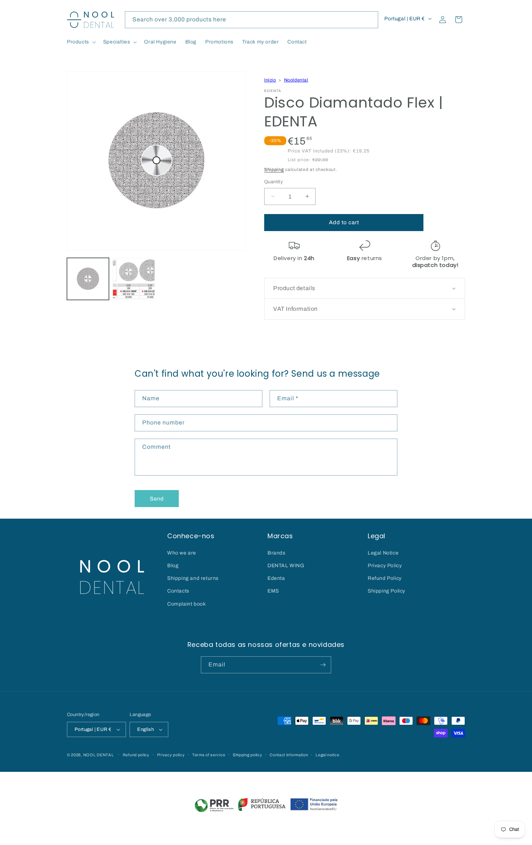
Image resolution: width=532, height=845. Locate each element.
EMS (273, 591)
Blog (172, 565)
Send (157, 499)
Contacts (178, 591)
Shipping (274, 169)
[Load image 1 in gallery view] (88, 279)
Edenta (276, 578)
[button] (81, 42)
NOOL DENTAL (98, 755)
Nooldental (296, 80)
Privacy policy (171, 755)
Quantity (273, 181)
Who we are (181, 553)
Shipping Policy (386, 591)
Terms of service (208, 755)
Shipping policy (247, 755)
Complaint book (186, 604)
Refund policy (136, 755)
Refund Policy (385, 578)
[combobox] (251, 20)
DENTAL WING (285, 565)
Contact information (289, 755)
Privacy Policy (385, 565)
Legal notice (327, 755)
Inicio (270, 80)
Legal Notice (383, 553)
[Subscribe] (323, 664)
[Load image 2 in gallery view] (134, 279)
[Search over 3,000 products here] (370, 20)
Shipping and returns (193, 578)
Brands (276, 553)
